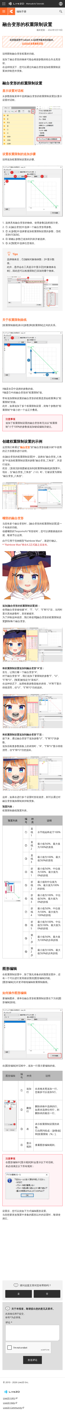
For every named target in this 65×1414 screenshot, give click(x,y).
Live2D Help (9, 1402)
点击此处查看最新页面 (32, 43)
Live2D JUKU (9, 1398)
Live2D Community (12, 1407)
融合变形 (25, 447)
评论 (8, 1322)
